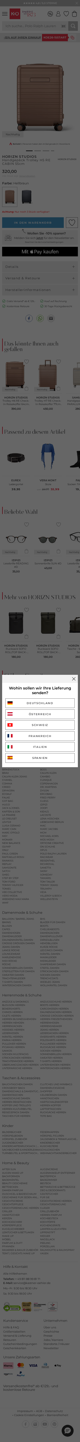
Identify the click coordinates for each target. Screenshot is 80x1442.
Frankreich (40, 736)
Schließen (74, 679)
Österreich (40, 714)
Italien (40, 747)
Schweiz (40, 725)
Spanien (40, 758)
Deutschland (40, 703)
